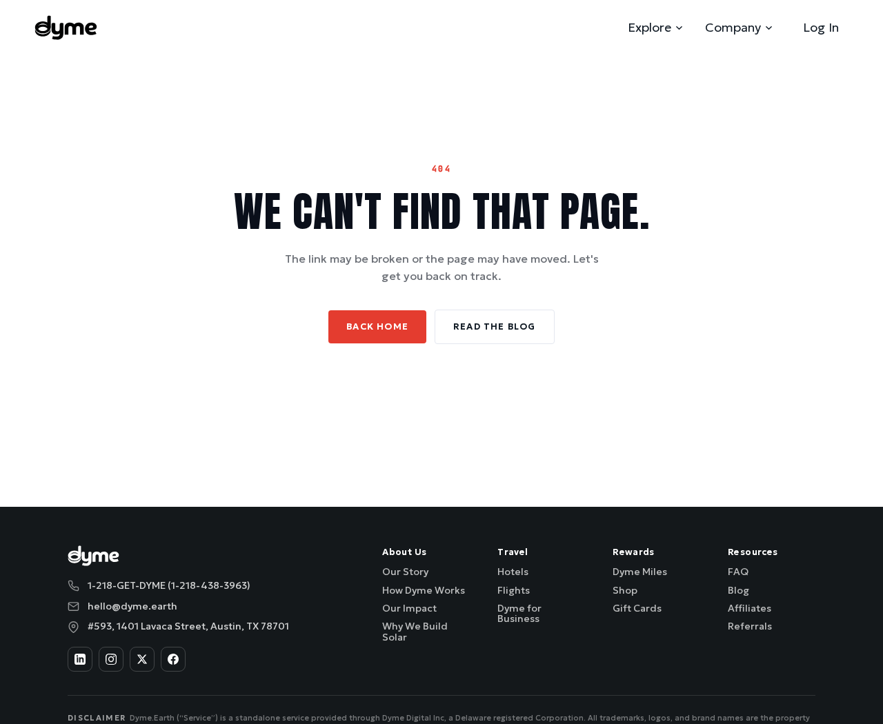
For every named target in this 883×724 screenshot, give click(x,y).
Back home (377, 326)
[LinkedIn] (80, 659)
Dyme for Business (519, 613)
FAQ (738, 571)
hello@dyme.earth (132, 606)
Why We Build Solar (415, 631)
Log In (821, 27)
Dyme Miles (640, 571)
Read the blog (494, 326)
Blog (738, 590)
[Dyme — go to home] (65, 27)
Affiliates (749, 608)
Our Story (405, 571)
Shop (625, 590)
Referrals (750, 626)
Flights (513, 590)
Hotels (512, 571)
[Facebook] (173, 659)
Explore (649, 27)
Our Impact (409, 608)
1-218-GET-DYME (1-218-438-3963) (169, 585)
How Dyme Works (423, 590)
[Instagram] (111, 659)
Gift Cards (637, 608)
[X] (142, 659)
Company (733, 27)
